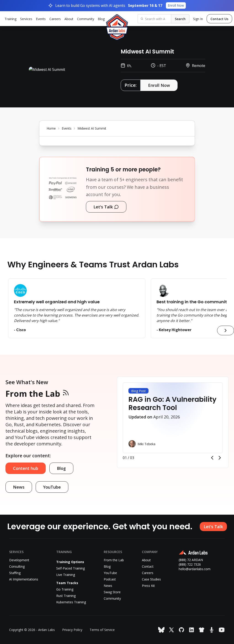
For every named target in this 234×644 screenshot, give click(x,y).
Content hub (25, 468)
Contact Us (219, 19)
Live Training (65, 574)
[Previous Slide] (212, 457)
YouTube (52, 487)
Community (85, 19)
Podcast (110, 579)
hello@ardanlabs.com (194, 569)
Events (41, 19)
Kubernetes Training (71, 602)
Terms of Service (102, 630)
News (18, 487)
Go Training (64, 589)
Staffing (15, 573)
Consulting (17, 566)
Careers (55, 19)
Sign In (198, 19)
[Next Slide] (220, 457)
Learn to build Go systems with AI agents (119, 5)
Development (19, 560)
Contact (148, 566)
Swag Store (112, 592)
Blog (101, 19)
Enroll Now (159, 85)
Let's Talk (103, 207)
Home (51, 128)
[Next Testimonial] (225, 330)
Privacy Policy (72, 630)
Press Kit (148, 585)
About (68, 19)
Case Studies (151, 579)
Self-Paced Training (70, 568)
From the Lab (32, 393)
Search (180, 19)
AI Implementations (23, 579)
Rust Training (66, 595)
